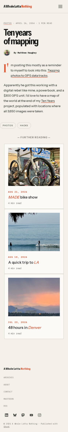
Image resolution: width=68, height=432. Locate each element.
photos (8, 23)
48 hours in (24, 327)
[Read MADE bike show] (34, 167)
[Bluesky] (15, 415)
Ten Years (48, 101)
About (7, 385)
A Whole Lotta (18, 6)
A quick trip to (23, 262)
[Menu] (60, 6)
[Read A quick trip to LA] (34, 232)
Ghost (7, 427)
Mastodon (9, 399)
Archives (9, 377)
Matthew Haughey (27, 52)
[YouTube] (31, 415)
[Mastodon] (23, 415)
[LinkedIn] (6, 415)
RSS (5, 406)
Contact (8, 392)
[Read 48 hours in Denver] (34, 297)
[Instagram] (39, 415)
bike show (23, 197)
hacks (24, 125)
